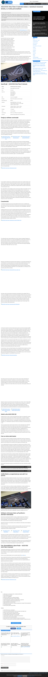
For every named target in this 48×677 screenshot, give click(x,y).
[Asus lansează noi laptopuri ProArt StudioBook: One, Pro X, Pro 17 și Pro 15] (6, 649)
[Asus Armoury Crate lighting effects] (16, 531)
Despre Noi (30, 3)
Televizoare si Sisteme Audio (37, 58)
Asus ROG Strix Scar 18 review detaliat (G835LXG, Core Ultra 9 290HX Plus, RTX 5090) (39, 23)
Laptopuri (34, 50)
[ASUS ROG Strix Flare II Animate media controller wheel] (6, 411)
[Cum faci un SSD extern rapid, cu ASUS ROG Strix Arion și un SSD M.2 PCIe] (6, 639)
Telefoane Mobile (35, 57)
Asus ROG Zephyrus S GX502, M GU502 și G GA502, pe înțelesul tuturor (15, 644)
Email (2, 665)
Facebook (13, 628)
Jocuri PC (34, 48)
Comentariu (2, 655)
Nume (2, 663)
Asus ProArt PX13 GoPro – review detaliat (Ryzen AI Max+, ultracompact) (39, 27)
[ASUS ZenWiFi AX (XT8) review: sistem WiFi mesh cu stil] (16, 639)
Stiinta (25, 3)
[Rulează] (2, 466)
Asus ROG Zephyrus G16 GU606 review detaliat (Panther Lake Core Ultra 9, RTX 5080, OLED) (40, 34)
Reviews (21, 3)
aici (22, 555)
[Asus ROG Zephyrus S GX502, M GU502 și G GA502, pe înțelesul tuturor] (16, 649)
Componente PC (35, 41)
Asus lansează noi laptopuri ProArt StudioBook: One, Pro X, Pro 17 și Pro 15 (5, 644)
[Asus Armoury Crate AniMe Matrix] (6, 531)
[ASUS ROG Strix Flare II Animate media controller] (16, 410)
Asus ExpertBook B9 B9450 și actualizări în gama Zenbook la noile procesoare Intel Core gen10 (25, 634)
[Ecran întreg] (29, 507)
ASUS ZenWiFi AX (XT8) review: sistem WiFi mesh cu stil (15, 634)
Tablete (34, 55)
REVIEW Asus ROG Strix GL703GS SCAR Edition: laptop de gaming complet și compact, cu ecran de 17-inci (25, 645)
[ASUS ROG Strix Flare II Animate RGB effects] (25, 137)
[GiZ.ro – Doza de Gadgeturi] (6, 4)
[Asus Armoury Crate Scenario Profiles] (25, 531)
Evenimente (35, 44)
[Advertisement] (16, 253)
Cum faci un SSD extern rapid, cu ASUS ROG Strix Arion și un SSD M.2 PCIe (6, 634)
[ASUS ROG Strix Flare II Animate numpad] (16, 137)
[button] (16, 500)
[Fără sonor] (27, 466)
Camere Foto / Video (36, 40)
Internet (34, 47)
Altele (34, 38)
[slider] (29, 467)
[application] (16, 467)
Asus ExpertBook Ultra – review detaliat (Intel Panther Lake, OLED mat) (40, 30)
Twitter (18, 628)
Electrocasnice (35, 43)
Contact (34, 3)
